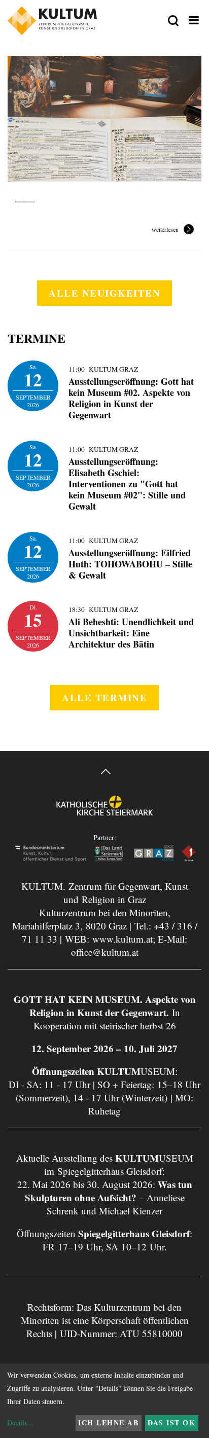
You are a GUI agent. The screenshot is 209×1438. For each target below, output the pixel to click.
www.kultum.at (122, 938)
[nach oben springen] (104, 773)
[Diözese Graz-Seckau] (104, 813)
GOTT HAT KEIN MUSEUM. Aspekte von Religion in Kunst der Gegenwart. (105, 1005)
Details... (20, 1422)
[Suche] (173, 21)
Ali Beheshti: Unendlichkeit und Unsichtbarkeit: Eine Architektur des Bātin (131, 633)
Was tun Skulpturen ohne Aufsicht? (108, 1190)
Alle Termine (104, 697)
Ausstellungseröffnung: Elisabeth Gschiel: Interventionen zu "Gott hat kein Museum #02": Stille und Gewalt (127, 484)
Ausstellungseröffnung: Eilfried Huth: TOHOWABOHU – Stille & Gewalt (130, 564)
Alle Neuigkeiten (104, 293)
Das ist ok (171, 1422)
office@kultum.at (104, 952)
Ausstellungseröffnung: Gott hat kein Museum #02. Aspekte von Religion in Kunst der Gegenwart (131, 398)
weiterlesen (165, 229)
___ (25, 196)
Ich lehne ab (108, 1422)
